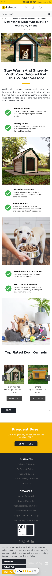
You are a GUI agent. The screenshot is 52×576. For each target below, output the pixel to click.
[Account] (26, 7)
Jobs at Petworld (26, 501)
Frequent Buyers (26, 474)
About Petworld (26, 496)
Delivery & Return (26, 464)
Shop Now (45, 2)
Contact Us (26, 483)
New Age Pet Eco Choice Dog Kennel (22, 390)
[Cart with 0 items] (40, 7)
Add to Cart (14, 398)
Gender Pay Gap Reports (26, 520)
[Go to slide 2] (47, 378)
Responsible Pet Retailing (26, 515)
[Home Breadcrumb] (2, 18)
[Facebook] (50, 411)
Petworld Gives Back (26, 511)
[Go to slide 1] (4, 378)
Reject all (9, 566)
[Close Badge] (38, 569)
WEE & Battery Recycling (26, 479)
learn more (26, 444)
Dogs (8, 410)
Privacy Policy (29, 556)
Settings (8, 561)
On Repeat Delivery (26, 469)
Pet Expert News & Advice (26, 506)
